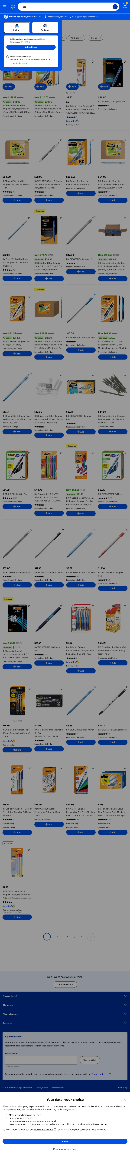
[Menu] (5, 6)
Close (65, 1141)
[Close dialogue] (124, 1099)
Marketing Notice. (43, 1129)
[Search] (115, 6)
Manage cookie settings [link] (64, 1149)
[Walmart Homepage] (12, 6)
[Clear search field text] (111, 7)
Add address (31, 47)
